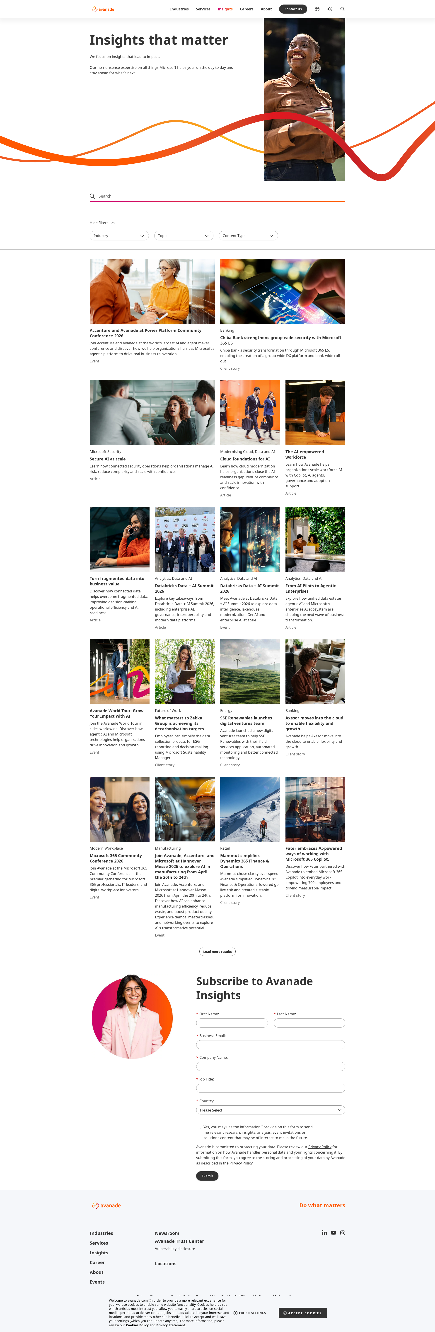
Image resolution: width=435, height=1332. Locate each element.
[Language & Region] (320, 9)
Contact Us (293, 9)
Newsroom (167, 1233)
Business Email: (211, 1035)
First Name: (207, 1013)
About (266, 9)
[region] (217, 1313)
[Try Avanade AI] (330, 9)
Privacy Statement (170, 1325)
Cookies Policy (137, 1325)
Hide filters (99, 222)
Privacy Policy (319, 1146)
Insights (225, 9)
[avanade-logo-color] (103, 9)
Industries (179, 9)
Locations (165, 1263)
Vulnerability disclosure (175, 1248)
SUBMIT (207, 1176)
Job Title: (205, 1079)
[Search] (342, 9)
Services (203, 9)
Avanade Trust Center (179, 1241)
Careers (247, 9)
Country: (205, 1100)
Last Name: (285, 1013)
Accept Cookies (305, 1313)
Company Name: (212, 1057)
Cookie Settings (252, 1313)
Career (97, 1262)
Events (97, 1282)
